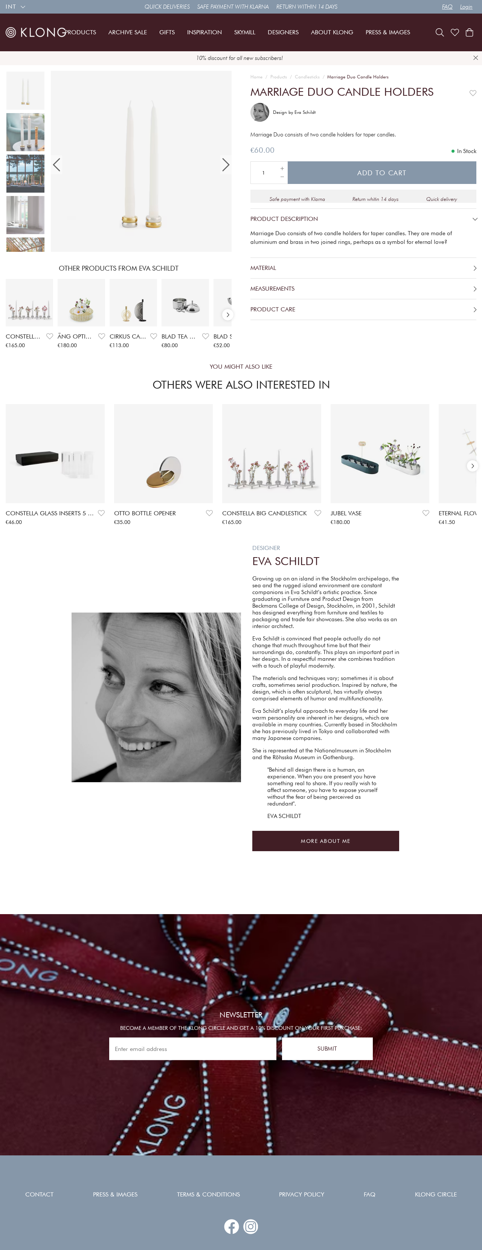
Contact (39, 1194)
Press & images (115, 1194)
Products (278, 77)
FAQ (447, 6)
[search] (440, 32)
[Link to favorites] (455, 32)
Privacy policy (301, 1194)
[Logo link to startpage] (36, 32)
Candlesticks (307, 77)
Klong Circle (436, 1194)
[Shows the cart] (469, 32)
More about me (326, 841)
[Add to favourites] (49, 336)
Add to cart (382, 173)
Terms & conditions (208, 1194)
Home (256, 77)
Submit (327, 1048)
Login (466, 6)
